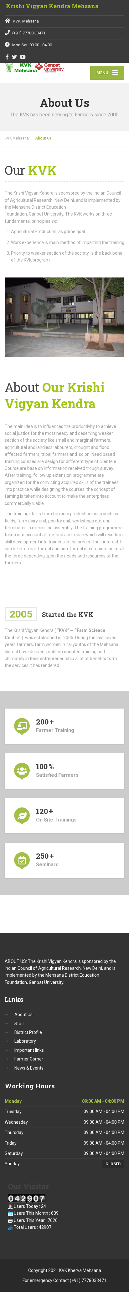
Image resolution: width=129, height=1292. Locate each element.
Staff (19, 1023)
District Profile (28, 1032)
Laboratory (25, 1041)
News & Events (29, 1068)
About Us (23, 1014)
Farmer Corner (28, 1058)
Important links (29, 1050)
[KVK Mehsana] (34, 68)
